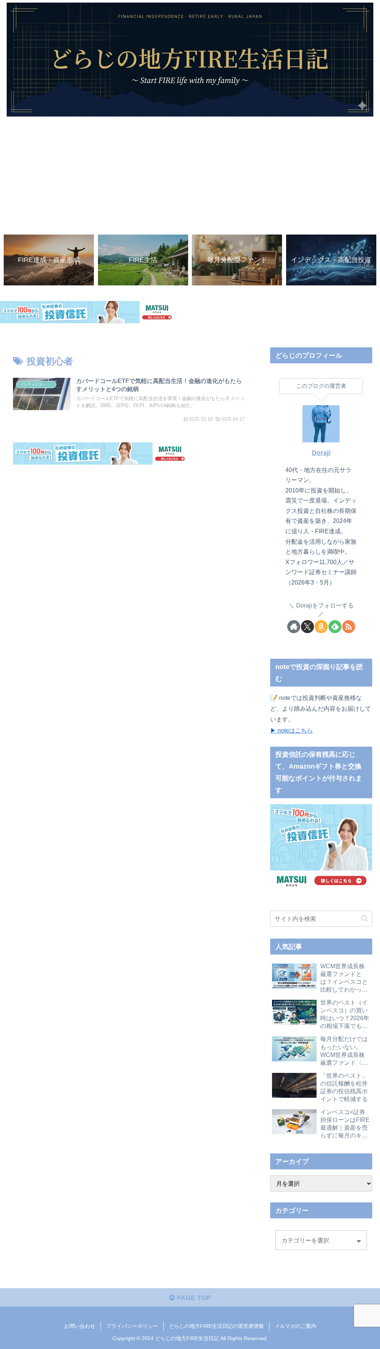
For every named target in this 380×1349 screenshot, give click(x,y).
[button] (364, 918)
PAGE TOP (193, 1297)
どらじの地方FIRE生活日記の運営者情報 (216, 1326)
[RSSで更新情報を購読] (348, 626)
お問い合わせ (79, 1326)
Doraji (321, 452)
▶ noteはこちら (291, 730)
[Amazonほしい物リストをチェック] (321, 626)
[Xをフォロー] (307, 626)
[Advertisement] (190, 172)
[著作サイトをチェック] (293, 626)
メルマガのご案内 (295, 1326)
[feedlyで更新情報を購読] (334, 626)
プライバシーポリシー (132, 1326)
